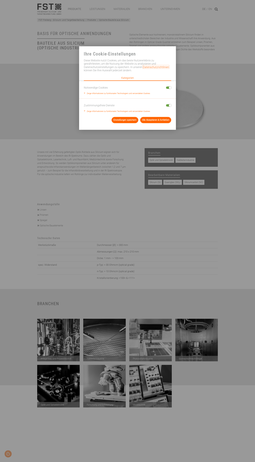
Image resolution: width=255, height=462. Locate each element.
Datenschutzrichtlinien (156, 66)
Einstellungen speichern (124, 120)
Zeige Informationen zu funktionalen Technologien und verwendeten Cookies (118, 93)
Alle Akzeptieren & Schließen (155, 120)
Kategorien (127, 77)
